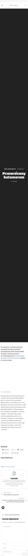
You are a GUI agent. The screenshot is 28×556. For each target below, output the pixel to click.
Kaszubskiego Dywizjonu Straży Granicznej (12, 357)
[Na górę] (25, 553)
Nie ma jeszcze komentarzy (12, 514)
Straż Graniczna (11, 466)
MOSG (4, 466)
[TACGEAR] (14, 5)
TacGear (15, 181)
